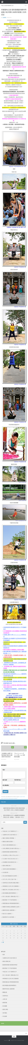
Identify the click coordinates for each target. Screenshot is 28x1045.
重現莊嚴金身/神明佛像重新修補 (10, 903)
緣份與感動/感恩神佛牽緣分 (9, 893)
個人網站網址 (6, 785)
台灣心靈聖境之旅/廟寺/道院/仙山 (10, 848)
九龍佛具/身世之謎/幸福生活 (9, 834)
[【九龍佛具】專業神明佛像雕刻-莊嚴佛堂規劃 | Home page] (2, 2)
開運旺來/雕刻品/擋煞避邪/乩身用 (10, 906)
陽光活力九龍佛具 (6, 913)
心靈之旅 (4, 999)
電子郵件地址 (17, 780)
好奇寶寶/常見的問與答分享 (9, 862)
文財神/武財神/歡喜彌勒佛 (9, 869)
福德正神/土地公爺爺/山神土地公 (10, 889)
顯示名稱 (5, 780)
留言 (4, 769)
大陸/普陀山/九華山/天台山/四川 (10, 855)
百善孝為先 (5, 995)
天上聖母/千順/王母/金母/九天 (9, 858)
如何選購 (4, 1006)
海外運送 (4, 1013)
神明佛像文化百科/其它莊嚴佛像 (10, 886)
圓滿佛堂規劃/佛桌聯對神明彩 (9, 852)
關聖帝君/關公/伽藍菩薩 (8, 910)
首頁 (3, 954)
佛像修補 (4, 1002)
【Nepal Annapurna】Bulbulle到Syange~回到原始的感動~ (19, 755)
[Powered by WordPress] (9, 1040)
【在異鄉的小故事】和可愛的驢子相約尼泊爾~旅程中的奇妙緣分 (6, 755)
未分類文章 (5, 872)
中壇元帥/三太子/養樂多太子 (9, 831)
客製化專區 (5, 1009)
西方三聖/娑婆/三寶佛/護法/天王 (10, 896)
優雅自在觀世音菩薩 (7, 841)
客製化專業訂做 (6, 865)
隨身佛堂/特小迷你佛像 (8, 917)
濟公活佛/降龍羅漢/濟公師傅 (9, 876)
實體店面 (4, 992)
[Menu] (26, 2)
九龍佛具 (4, 17)
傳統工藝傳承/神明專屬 (8, 838)
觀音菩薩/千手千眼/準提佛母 (9, 900)
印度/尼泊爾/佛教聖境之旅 (7, 5)
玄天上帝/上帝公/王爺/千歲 (9, 879)
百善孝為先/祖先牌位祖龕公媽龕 (10, 882)
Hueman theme (21, 1040)
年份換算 (4, 1016)
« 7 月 (2, 942)
